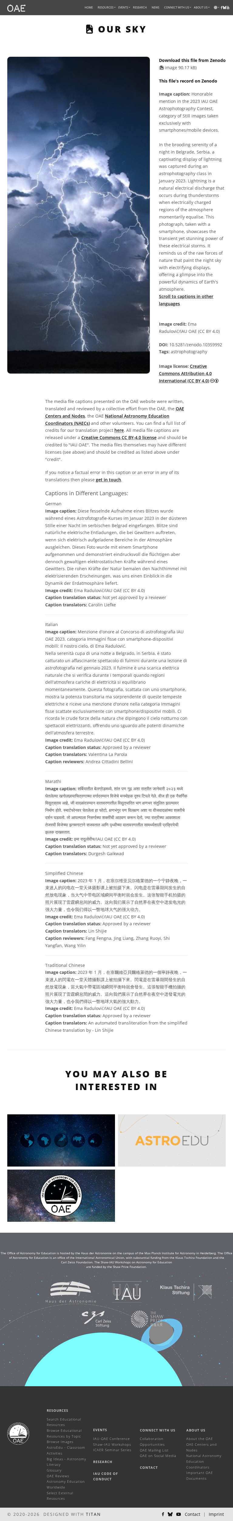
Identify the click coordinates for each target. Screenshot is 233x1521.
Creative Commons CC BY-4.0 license (119, 437)
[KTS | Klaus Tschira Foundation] (178, 1291)
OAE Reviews (58, 1476)
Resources (105, 7)
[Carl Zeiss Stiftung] (88, 1318)
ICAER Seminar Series (112, 1450)
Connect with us (157, 1430)
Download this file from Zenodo (192, 60)
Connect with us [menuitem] (176, 7)
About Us (195, 1430)
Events (100, 1430)
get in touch (108, 480)
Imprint (216, 1514)
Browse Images (60, 1441)
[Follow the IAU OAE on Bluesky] (170, 1514)
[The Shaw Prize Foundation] (139, 1318)
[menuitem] (105, 7)
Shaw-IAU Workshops (112, 1444)
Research (140, 7)
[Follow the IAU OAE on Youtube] (228, 7)
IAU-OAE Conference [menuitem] (111, 1438)
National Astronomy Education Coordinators (203, 1461)
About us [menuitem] (201, 7)
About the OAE (199, 1438)
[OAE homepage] (16, 7)
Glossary (54, 1470)
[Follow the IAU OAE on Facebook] (163, 1514)
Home (89, 7)
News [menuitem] (155, 7)
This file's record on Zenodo (188, 81)
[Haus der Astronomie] (63, 1291)
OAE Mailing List (154, 1450)
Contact (149, 1467)
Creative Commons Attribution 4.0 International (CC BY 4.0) (185, 373)
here (119, 430)
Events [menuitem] (123, 7)
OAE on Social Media (158, 1455)
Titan (93, 1514)
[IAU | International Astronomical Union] (119, 1291)
